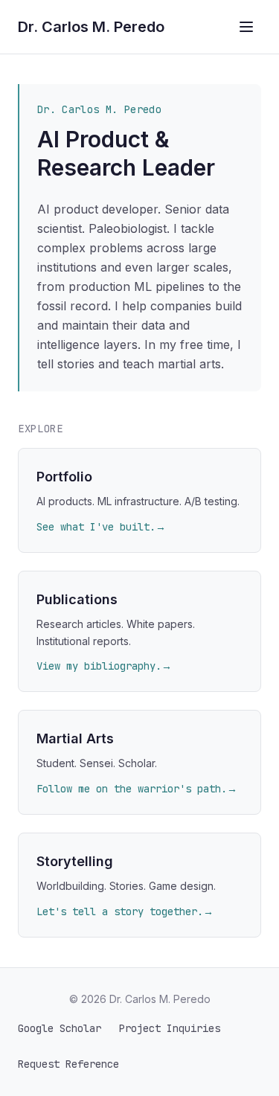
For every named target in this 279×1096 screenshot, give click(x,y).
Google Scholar (59, 1028)
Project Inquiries (169, 1028)
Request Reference (68, 1064)
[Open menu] (246, 27)
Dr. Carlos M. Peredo (91, 27)
